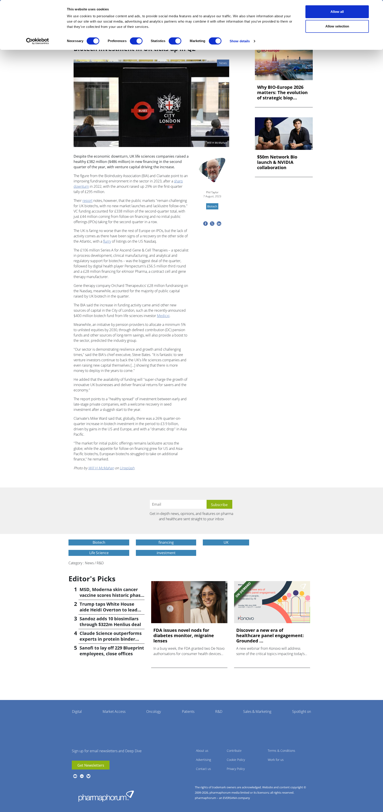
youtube (75, 776)
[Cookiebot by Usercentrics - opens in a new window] (37, 41)
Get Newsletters (90, 765)
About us (202, 750)
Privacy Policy (236, 769)
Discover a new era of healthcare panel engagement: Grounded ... (270, 636)
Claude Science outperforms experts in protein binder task (111, 639)
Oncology (153, 711)
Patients (188, 711)
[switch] (136, 40)
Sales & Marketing (257, 711)
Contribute (234, 750)
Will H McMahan (101, 468)
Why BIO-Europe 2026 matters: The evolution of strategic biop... (282, 93)
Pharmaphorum (106, 796)
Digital (77, 711)
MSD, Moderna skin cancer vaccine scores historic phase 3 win (111, 595)
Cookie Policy (236, 760)
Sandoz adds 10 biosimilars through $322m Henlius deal (110, 621)
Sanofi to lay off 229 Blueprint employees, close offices (112, 651)
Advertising (203, 760)
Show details (240, 41)
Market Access (114, 711)
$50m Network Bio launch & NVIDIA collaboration (277, 162)
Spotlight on (301, 711)
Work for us (276, 760)
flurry (107, 241)
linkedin (82, 776)
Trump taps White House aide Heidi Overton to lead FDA (108, 610)
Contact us (203, 769)
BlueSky (88, 776)
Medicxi (163, 315)
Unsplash (127, 468)
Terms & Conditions (281, 750)
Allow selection (337, 26)
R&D (218, 711)
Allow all (337, 12)
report (87, 200)
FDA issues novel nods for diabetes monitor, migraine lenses (183, 636)
